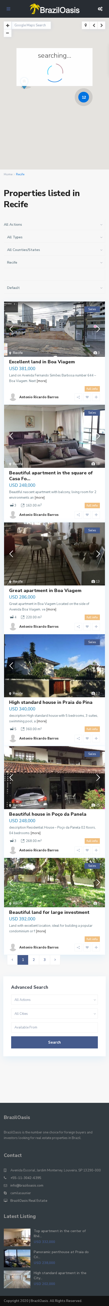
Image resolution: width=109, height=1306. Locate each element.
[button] (35, 92)
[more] (42, 381)
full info (92, 389)
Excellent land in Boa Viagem (42, 362)
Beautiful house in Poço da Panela (47, 814)
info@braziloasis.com (26, 1185)
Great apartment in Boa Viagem (45, 590)
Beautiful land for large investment (49, 912)
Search (54, 1042)
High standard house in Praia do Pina (51, 702)
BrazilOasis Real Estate (28, 1200)
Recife (18, 353)
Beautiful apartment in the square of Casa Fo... (51, 476)
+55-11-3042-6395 (25, 1178)
